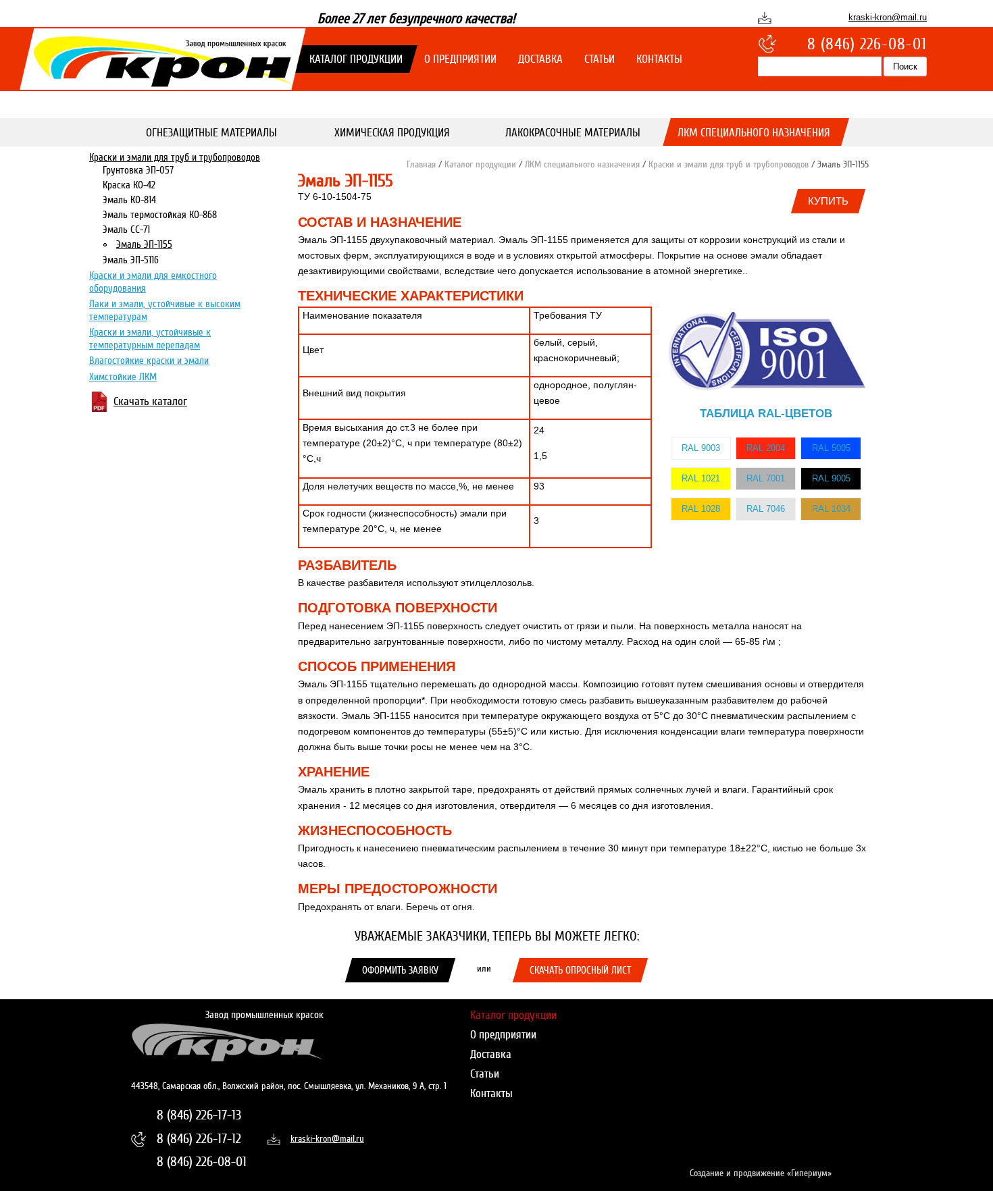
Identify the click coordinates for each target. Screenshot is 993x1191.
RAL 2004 (765, 448)
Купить (828, 201)
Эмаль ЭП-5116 (131, 260)
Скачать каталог (150, 402)
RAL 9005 (831, 478)
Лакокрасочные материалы (572, 132)
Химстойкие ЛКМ (123, 377)
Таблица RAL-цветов (766, 413)
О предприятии (460, 59)
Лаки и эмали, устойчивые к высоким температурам (164, 310)
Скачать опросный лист (580, 970)
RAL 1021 (701, 478)
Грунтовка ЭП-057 (138, 171)
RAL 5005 (831, 448)
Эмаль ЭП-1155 (144, 245)
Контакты (659, 59)
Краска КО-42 (129, 186)
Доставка (540, 59)
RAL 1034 (831, 509)
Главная (421, 164)
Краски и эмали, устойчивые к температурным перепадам (150, 339)
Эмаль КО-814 (129, 200)
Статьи (599, 59)
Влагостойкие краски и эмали (149, 361)
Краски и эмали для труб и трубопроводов (174, 157)
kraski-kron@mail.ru (887, 17)
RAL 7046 (765, 509)
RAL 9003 (701, 448)
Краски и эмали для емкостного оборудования (153, 282)
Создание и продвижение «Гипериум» (761, 1173)
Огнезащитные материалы (210, 132)
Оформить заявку (400, 970)
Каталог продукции (356, 59)
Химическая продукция (392, 132)
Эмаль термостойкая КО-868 (160, 215)
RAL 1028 (701, 509)
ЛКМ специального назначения (753, 132)
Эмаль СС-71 (126, 230)
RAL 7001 (765, 478)
